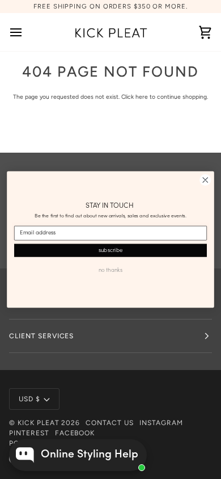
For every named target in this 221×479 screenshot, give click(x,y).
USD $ (29, 399)
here (141, 96)
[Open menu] (26, 32)
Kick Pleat (39, 423)
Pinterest (29, 433)
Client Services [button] (41, 336)
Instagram (161, 423)
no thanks (110, 270)
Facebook (75, 433)
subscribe (111, 250)
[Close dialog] (205, 180)
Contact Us (110, 423)
